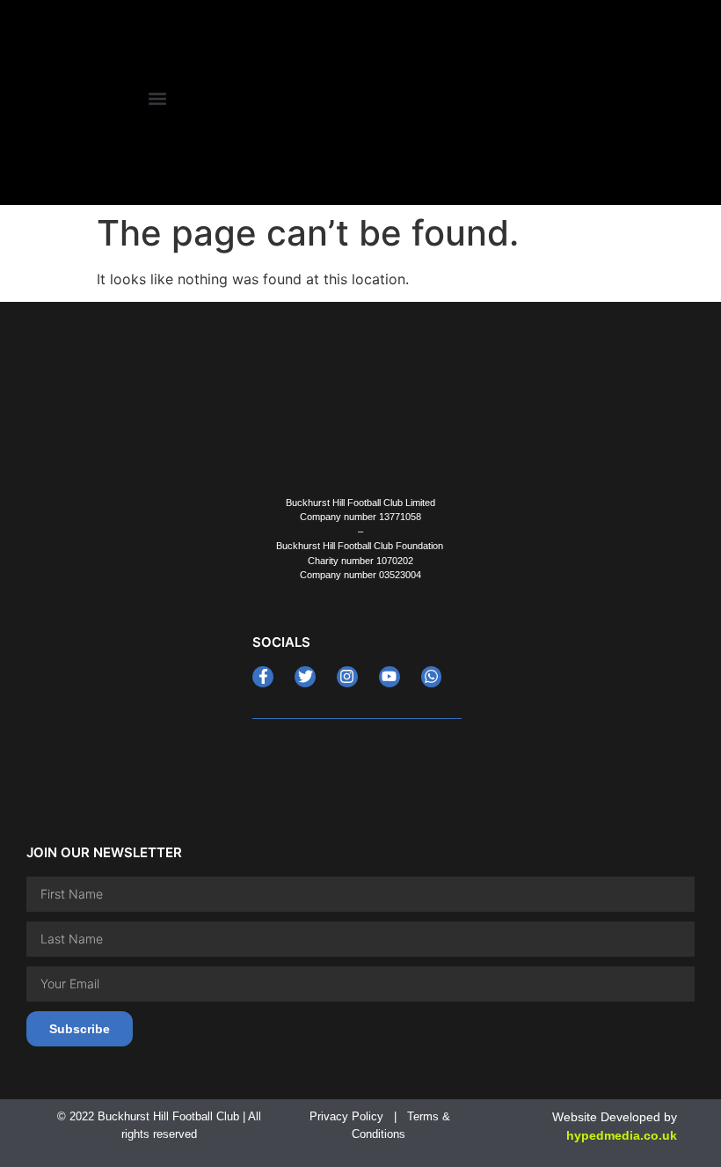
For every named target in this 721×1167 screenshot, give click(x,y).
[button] (156, 98)
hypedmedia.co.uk (621, 1135)
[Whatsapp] (431, 676)
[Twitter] (305, 676)
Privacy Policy (346, 1116)
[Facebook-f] (262, 676)
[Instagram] (347, 676)
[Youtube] (389, 676)
